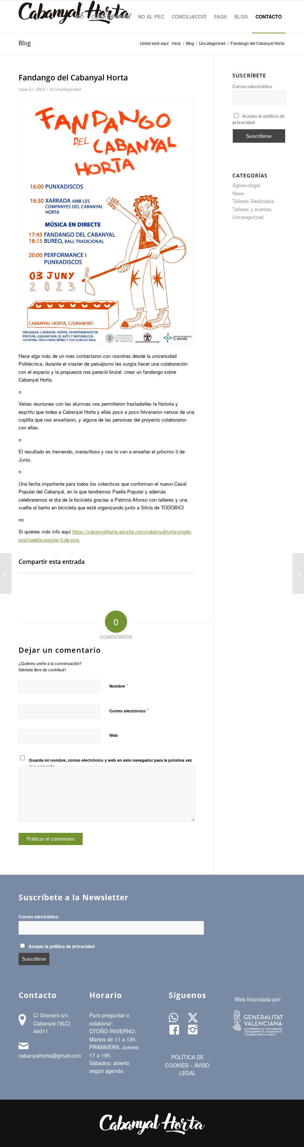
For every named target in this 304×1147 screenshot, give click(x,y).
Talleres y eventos (252, 209)
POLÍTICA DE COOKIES (184, 1060)
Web (113, 735)
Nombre (118, 685)
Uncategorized (68, 89)
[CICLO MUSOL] (5, 573)
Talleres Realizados (253, 201)
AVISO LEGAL (194, 1069)
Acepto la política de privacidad (62, 946)
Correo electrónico (129, 710)
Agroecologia (246, 185)
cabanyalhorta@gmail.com (50, 1055)
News (238, 193)
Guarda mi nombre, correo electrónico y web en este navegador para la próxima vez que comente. (110, 763)
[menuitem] (79, 16)
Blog (25, 43)
